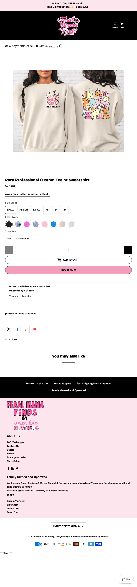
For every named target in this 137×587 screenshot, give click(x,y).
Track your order (16, 457)
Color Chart (13, 512)
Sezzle (10, 450)
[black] (9, 224)
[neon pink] (27, 224)
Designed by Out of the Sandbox (72, 536)
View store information (20, 296)
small (10, 210)
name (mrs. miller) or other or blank (27, 194)
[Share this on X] (8, 329)
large (36, 210)
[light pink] (44, 224)
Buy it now (68, 270)
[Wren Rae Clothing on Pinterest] (16, 469)
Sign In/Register (16, 501)
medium (23, 210)
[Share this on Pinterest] (26, 329)
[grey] (35, 224)
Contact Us (13, 446)
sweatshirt (22, 238)
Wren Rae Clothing (45, 536)
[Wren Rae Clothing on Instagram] (12, 469)
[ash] (71, 224)
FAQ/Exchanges (15, 442)
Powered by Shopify (98, 536)
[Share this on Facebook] (17, 329)
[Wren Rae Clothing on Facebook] (8, 469)
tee (9, 238)
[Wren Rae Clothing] (68, 25)
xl (47, 210)
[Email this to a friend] (35, 329)
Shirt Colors (14, 461)
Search (10, 453)
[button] (68, 46)
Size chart (11, 339)
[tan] (62, 224)
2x (56, 210)
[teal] (53, 224)
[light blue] (18, 224)
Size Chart (12, 505)
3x (65, 210)
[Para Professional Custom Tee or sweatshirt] (68, 111)
